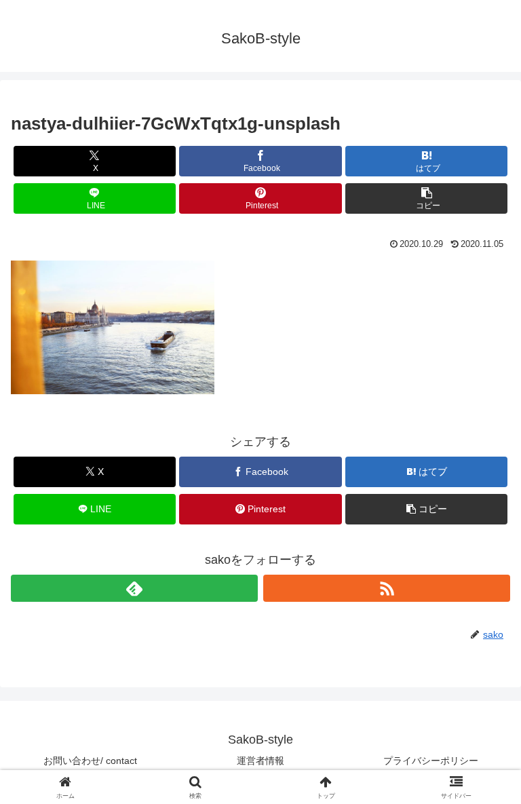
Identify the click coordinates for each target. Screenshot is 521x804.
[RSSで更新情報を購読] (386, 588)
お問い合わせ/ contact (90, 760)
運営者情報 (260, 760)
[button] (426, 198)
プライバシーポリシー (430, 760)
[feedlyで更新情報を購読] (134, 588)
